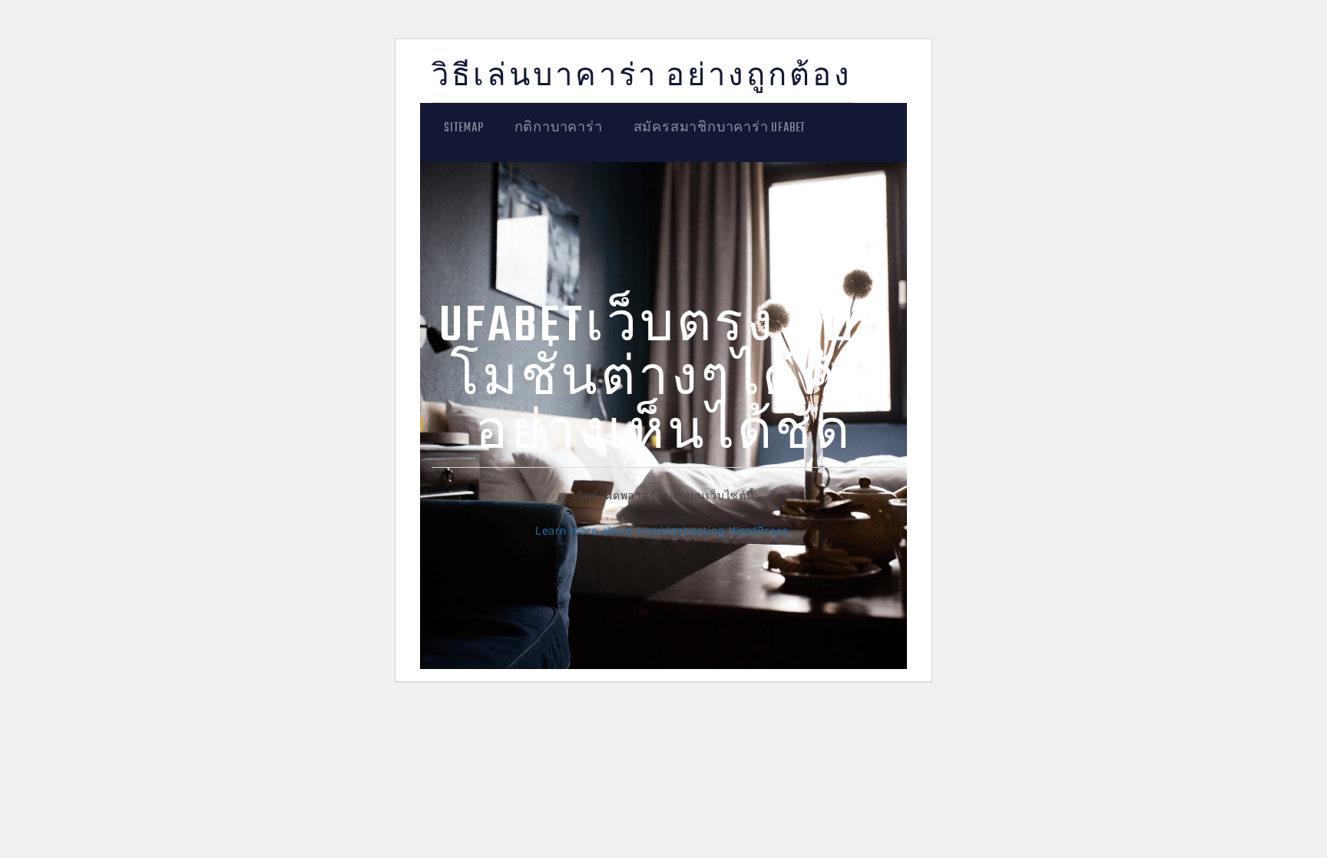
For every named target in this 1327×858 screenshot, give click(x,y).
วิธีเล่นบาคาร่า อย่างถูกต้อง (642, 78)
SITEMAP (464, 128)
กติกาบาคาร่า (559, 128)
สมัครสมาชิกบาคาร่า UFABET (720, 128)
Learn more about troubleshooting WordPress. (663, 530)
